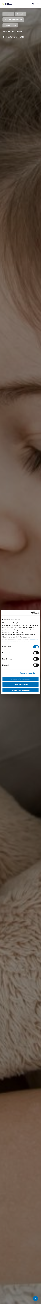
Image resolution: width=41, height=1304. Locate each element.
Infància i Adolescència (13, 20)
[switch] (36, 652)
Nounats (20, 14)
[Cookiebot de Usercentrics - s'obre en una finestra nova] (30, 613)
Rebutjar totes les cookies (21, 690)
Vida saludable (10, 25)
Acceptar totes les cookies (20, 679)
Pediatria (8, 14)
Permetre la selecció (21, 684)
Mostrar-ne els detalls (27, 673)
